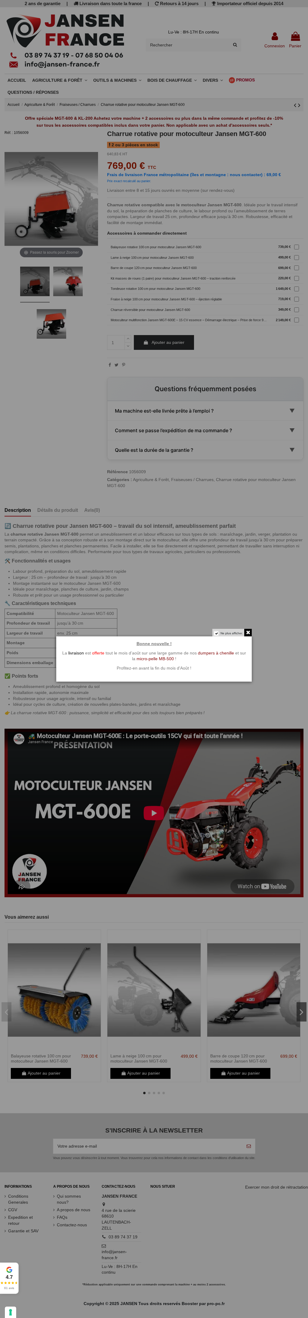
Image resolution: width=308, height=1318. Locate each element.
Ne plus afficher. (231, 633)
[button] (9, 1278)
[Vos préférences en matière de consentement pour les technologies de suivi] (10, 1312)
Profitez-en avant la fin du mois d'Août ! (154, 668)
